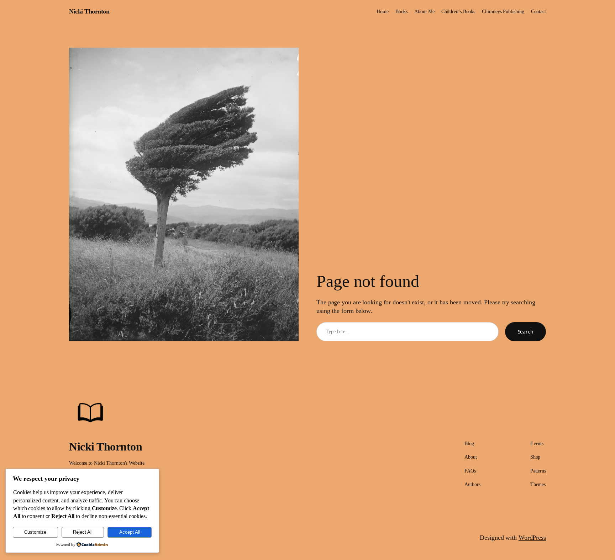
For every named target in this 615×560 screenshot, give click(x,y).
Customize (35, 532)
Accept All (129, 532)
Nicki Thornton (89, 11)
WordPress (532, 537)
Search (525, 331)
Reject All (83, 532)
